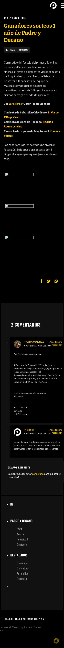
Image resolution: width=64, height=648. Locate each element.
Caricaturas (23, 568)
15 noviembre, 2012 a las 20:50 (37, 345)
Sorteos (23, 50)
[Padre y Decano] (8, 5)
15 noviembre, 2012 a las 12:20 (37, 433)
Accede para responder (56, 343)
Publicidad (22, 539)
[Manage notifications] (56, 640)
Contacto (22, 544)
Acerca (20, 534)
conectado (38, 473)
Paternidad (23, 573)
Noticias (10, 50)
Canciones (22, 563)
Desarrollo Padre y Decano (18, 619)
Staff (19, 529)
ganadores (15, 103)
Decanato (22, 579)
